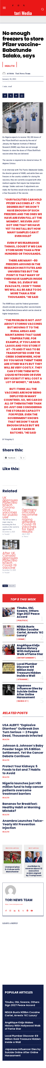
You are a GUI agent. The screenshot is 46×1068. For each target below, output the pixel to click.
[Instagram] (18, 6)
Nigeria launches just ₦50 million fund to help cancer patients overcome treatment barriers (22, 788)
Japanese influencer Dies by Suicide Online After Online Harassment (29, 691)
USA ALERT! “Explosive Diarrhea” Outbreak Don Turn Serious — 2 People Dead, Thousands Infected (22, 730)
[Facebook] (13, 6)
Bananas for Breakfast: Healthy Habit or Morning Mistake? (21, 807)
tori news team (22, 73)
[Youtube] (32, 908)
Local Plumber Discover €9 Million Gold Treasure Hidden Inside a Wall (29, 670)
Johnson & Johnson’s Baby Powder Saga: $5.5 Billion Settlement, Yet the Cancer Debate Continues (22, 751)
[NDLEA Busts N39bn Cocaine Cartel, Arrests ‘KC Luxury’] (8, 630)
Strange (22, 679)
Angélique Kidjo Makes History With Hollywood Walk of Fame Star (30, 649)
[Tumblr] (19, 908)
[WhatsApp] (21, 95)
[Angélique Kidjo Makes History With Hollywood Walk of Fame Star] (8, 649)
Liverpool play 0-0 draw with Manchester (12, 869)
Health (5, 739)
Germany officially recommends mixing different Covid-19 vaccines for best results (29, 521)
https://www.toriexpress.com (13, 904)
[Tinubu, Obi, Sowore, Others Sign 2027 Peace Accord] (8, 612)
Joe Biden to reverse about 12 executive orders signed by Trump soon (33, 871)
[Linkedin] (14, 908)
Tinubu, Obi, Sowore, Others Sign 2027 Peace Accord (28, 612)
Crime (21, 639)
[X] (24, 6)
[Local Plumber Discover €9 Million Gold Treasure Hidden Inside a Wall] (8, 668)
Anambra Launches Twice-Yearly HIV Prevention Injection (23, 824)
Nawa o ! (22, 701)
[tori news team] (4, 73)
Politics (22, 621)
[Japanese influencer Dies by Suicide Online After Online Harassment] (8, 689)
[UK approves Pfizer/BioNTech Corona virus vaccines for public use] (12, 516)
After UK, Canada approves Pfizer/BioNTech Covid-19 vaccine (10, 560)
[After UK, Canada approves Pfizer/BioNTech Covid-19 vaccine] (10, 544)
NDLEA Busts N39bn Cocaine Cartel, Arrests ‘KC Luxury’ (30, 631)
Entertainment (26, 658)
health (12, 586)
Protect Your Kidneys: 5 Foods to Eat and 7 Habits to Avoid (21, 769)
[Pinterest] (16, 95)
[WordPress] (27, 908)
